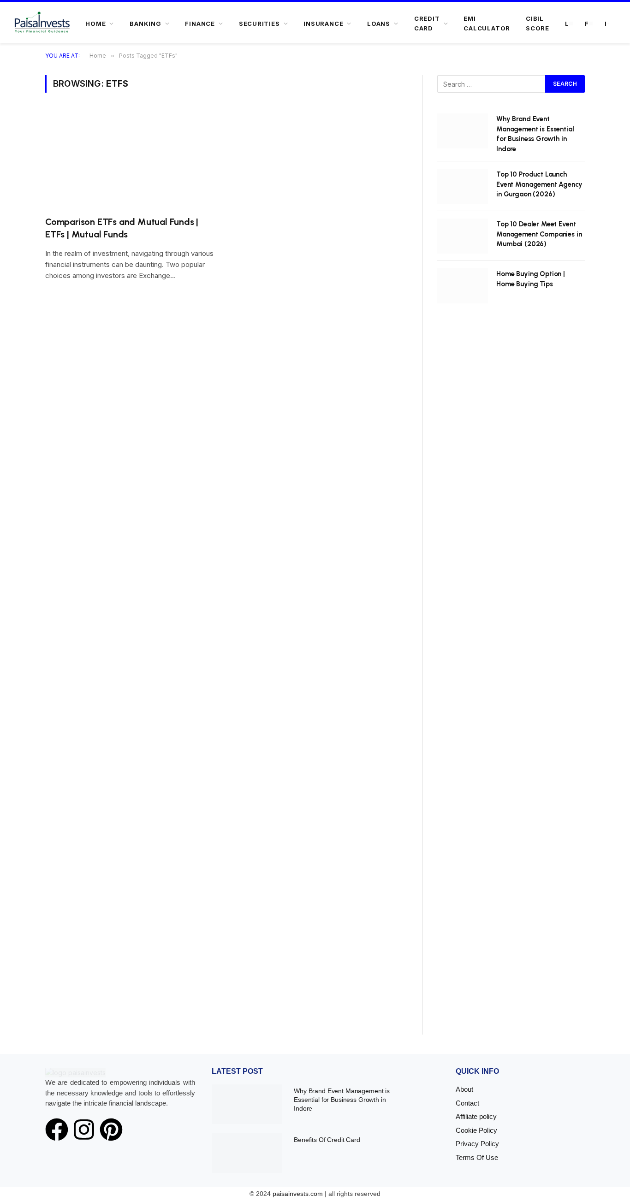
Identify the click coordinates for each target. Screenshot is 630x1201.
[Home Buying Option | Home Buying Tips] (462, 285)
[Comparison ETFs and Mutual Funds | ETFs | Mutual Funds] (131, 159)
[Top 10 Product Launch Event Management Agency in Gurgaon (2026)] (462, 186)
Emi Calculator (487, 23)
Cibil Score (537, 23)
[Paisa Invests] (42, 23)
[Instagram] (83, 1129)
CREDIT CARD (427, 23)
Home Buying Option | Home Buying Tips (530, 279)
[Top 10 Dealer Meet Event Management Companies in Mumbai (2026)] (462, 236)
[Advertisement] (511, 679)
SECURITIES (259, 23)
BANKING (145, 23)
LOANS (378, 23)
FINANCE (199, 23)
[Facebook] (56, 1129)
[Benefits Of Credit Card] (247, 1153)
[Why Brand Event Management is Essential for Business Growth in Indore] (462, 130)
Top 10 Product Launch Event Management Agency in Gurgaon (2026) (539, 184)
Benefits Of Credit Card (327, 1139)
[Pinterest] (111, 1129)
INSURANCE (323, 23)
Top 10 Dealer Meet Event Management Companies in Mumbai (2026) (539, 234)
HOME (95, 23)
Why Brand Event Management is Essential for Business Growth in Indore (535, 134)
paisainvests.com (298, 1193)
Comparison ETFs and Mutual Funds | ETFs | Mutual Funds (121, 228)
